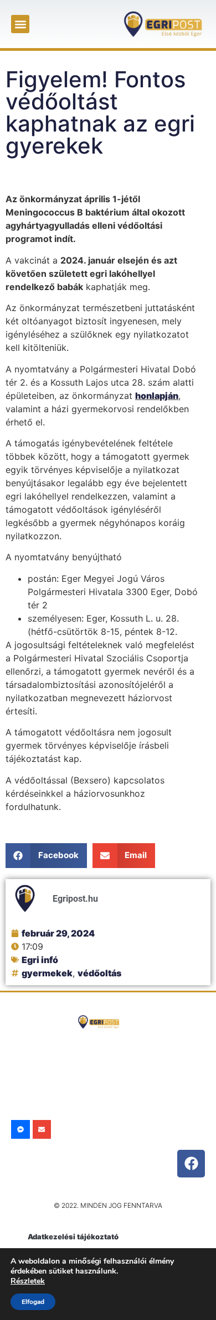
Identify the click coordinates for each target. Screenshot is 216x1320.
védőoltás (99, 973)
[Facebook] (191, 1163)
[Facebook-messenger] (20, 1129)
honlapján (156, 395)
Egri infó (40, 959)
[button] (20, 24)
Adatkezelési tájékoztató (73, 1236)
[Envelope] (42, 1129)
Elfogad (33, 1301)
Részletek (28, 1281)
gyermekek (47, 973)
